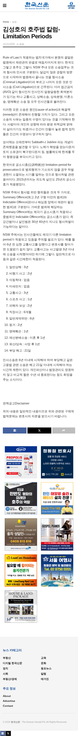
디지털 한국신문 (12, 663)
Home (6, 22)
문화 (43, 663)
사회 (5, 673)
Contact (8, 705)
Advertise (9, 700)
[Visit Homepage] (37, 5)
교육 (43, 657)
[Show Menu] (4, 5)
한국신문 (15, 722)
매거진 (45, 678)
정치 (5, 668)
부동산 (7, 657)
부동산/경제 (10, 678)
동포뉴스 (46, 668)
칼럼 (14, 22)
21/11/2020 (9, 44)
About (7, 695)
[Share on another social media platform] (63, 430)
